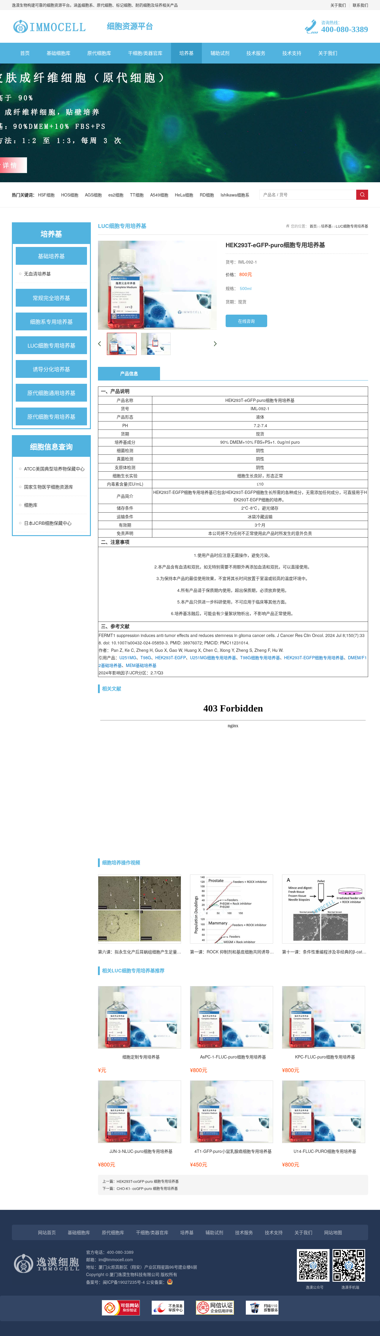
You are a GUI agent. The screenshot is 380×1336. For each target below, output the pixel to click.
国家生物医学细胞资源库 (48, 487)
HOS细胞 (71, 195)
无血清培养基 (37, 273)
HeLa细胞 (185, 195)
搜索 (362, 195)
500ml (245, 288)
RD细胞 (208, 195)
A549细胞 (160, 195)
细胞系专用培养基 (51, 321)
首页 (25, 53)
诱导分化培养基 (51, 369)
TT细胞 (138, 195)
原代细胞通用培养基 (51, 393)
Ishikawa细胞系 (235, 195)
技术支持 (291, 53)
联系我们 (360, 5)
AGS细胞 (94, 195)
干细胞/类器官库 (145, 53)
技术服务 (255, 53)
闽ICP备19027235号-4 (124, 1282)
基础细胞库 (58, 53)
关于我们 (338, 5)
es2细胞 (117, 195)
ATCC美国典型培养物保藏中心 (54, 468)
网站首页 (47, 1232)
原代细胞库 (99, 53)
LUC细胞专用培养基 (51, 345)
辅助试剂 (219, 53)
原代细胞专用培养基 (51, 416)
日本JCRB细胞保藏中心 (48, 523)
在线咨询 (246, 321)
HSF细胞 (47, 195)
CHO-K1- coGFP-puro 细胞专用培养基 (147, 1188)
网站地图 (333, 1232)
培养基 (186, 53)
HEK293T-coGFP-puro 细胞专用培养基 (148, 1181)
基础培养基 (51, 256)
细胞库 (30, 505)
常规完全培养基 (51, 298)
